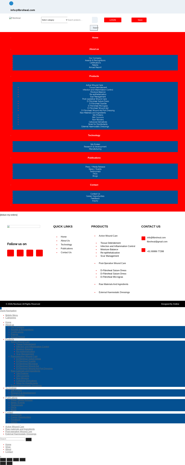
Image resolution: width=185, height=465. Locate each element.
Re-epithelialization (25, 351)
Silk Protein (16, 390)
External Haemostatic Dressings (26, 385)
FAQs (13, 407)
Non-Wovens (22, 378)
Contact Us (16, 415)
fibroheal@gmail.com (157, 241)
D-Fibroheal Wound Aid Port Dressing (34, 368)
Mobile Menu (11, 315)
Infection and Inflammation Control (32, 347)
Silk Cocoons (22, 376)
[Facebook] (134, 4)
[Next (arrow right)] (9, 463)
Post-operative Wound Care (24, 356)
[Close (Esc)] (22, 459)
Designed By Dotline (170, 304)
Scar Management (25, 354)
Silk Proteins (22, 373)
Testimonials (17, 405)
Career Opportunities (21, 417)
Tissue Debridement (26, 344)
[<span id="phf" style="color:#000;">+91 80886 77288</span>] (143, 250)
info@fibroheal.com (156, 237)
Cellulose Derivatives (26, 381)
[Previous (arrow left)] (3, 463)
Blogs (13, 410)
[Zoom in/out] (3, 459)
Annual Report (18, 337)
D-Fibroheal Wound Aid (27, 366)
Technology (11, 388)
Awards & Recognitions (22, 329)
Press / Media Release (22, 400)
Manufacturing (18, 395)
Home (8, 322)
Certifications (17, 332)
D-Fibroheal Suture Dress (28, 359)
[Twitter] (153, 4)
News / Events (18, 402)
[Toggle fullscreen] (9, 459)
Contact (9, 412)
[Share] (16, 459)
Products (9, 339)
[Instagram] (144, 4)
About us (9, 325)
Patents (14, 334)
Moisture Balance (24, 349)
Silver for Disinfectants (27, 383)
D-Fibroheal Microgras (27, 364)
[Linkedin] (163, 4)
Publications (11, 398)
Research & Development (23, 393)
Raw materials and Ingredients (25, 371)
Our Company (17, 327)
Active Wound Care (20, 342)
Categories (10, 318)
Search (95, 28)
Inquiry (14, 422)
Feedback (15, 419)
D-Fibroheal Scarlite (26, 361)
